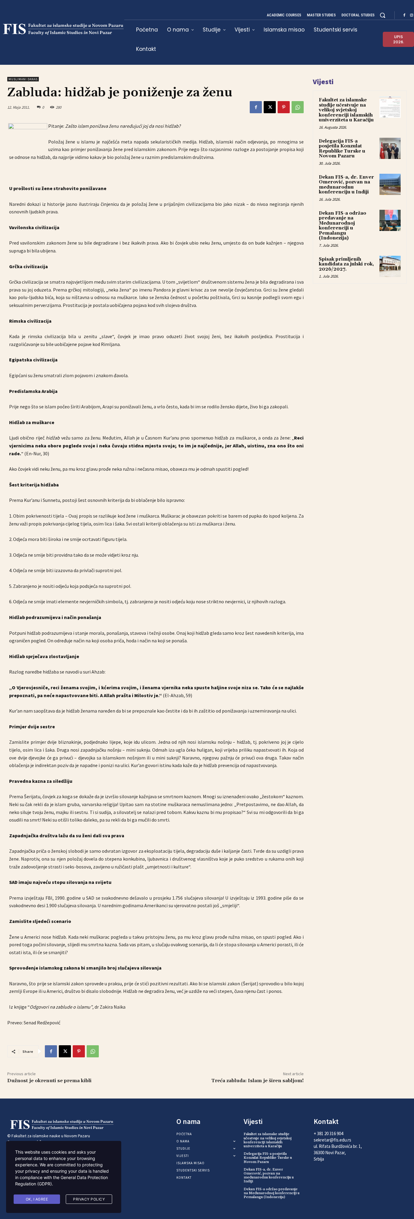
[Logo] (53, 1125)
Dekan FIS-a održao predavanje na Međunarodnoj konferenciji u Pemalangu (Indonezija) (342, 225)
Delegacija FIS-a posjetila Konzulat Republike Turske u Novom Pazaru (342, 148)
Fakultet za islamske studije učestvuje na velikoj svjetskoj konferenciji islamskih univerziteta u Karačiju (346, 110)
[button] (382, 15)
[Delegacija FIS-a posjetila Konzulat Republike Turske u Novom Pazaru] (390, 148)
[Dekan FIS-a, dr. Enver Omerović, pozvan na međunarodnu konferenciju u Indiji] (390, 184)
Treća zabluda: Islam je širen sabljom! (257, 1081)
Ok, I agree (37, 1199)
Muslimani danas (23, 79)
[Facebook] (404, 15)
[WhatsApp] (298, 107)
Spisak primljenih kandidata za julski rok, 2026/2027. (346, 264)
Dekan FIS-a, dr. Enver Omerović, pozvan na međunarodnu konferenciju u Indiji (346, 184)
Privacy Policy (89, 1199)
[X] (270, 107)
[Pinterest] (284, 107)
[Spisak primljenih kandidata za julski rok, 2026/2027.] (390, 266)
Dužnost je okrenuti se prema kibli (49, 1081)
